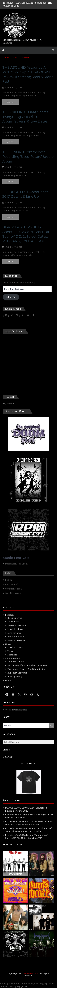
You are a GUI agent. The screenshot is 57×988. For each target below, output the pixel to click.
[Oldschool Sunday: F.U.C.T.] (41, 918)
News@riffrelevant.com (15, 710)
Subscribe (11, 297)
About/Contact (12, 658)
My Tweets (8, 403)
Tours (10, 651)
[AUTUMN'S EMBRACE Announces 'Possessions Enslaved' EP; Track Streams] (41, 891)
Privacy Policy (14, 676)
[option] (35, 2)
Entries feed (11, 584)
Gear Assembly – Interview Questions (27, 665)
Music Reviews (15, 629)
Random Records (16, 640)
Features (9, 615)
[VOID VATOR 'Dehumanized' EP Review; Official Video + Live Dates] (15, 891)
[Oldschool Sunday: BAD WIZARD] (15, 918)
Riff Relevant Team (17, 673)
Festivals (12, 655)
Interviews (13, 621)
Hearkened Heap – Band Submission (26, 669)
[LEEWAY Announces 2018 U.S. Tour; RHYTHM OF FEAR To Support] (15, 944)
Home (8, 680)
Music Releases (15, 647)
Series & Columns (16, 625)
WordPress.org (13, 593)
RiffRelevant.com (30, 973)
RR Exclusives (14, 618)
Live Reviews (14, 633)
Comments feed (13, 589)
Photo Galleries (15, 636)
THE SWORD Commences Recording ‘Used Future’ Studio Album (28, 156)
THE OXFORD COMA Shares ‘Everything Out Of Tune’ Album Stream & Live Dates (25, 116)
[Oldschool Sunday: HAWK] (41, 864)
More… (10, 102)
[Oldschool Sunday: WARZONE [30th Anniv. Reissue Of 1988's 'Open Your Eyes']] (15, 864)
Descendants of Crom (16, 564)
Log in (8, 580)
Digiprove (22, 986)
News (8, 644)
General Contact (15, 661)
